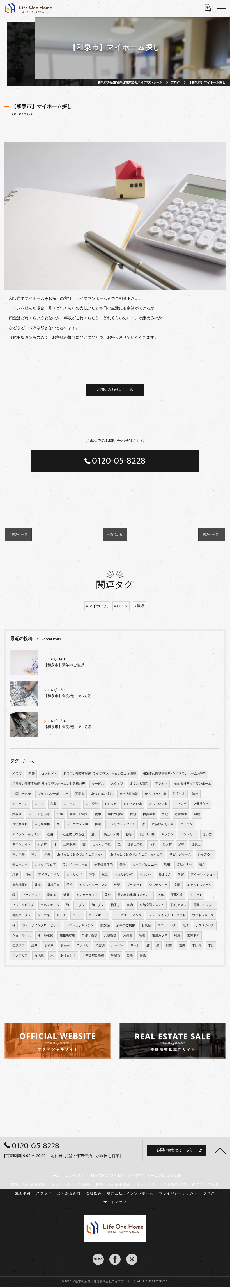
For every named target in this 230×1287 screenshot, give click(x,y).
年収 (53, 804)
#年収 (139, 606)
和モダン (98, 905)
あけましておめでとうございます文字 (136, 854)
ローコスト (71, 804)
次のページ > (212, 534)
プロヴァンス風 (77, 824)
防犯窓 (52, 895)
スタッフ (117, 783)
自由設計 (92, 804)
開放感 (105, 925)
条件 (122, 864)
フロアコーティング (128, 915)
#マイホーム (97, 606)
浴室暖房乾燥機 (93, 955)
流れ (195, 794)
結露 (177, 935)
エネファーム (50, 905)
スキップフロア (45, 864)
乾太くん (165, 874)
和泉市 (17, 773)
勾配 (197, 814)
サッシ (135, 945)
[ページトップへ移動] (220, 1150)
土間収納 (69, 844)
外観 (165, 814)
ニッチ (77, 915)
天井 (47, 854)
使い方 (207, 834)
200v (161, 895)
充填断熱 (110, 935)
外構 (37, 884)
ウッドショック (203, 915)
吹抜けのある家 (163, 824)
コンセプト (49, 773)
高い (34, 854)
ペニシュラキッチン (80, 925)
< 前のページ (18, 534)
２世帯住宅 (201, 804)
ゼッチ (61, 915)
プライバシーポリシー (53, 794)
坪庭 (15, 874)
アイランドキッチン (26, 834)
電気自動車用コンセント (134, 895)
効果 (66, 895)
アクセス (161, 783)
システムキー (158, 884)
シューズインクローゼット (166, 915)
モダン (80, 905)
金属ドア (18, 945)
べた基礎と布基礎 (72, 834)
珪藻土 (196, 844)
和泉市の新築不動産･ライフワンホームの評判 (174, 773)
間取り (17, 814)
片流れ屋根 (20, 824)
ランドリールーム (75, 864)
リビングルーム (180, 854)
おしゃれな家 (133, 804)
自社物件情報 (128, 794)
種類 (133, 814)
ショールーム (21, 935)
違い (94, 834)
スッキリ (82, 945)
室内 (130, 905)
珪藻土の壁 (135, 844)
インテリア (20, 955)
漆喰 (181, 844)
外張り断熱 (89, 935)
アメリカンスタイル (121, 824)
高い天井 (18, 854)
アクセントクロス (203, 874)
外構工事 (53, 884)
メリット (196, 895)
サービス (98, 783)
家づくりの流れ (102, 794)
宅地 (142, 935)
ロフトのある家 (39, 814)
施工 (105, 874)
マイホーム (20, 804)
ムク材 (42, 844)
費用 (98, 814)
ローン (39, 804)
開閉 (169, 945)
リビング (180, 804)
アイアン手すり (49, 874)
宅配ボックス (21, 915)
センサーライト (87, 895)
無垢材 (167, 844)
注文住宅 (179, 794)
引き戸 (49, 945)
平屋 (60, 814)
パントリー (188, 834)
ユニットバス (167, 925)
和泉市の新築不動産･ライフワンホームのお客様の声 (48, 783)
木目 (211, 945)
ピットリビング (23, 905)
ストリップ (74, 874)
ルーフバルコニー (144, 864)
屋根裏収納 (67, 935)
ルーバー (117, 945)
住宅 (98, 824)
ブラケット (134, 884)
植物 (28, 874)
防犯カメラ (179, 905)
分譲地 (127, 935)
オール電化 (45, 935)
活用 (167, 864)
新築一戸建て (79, 814)
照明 (129, 834)
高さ (202, 864)
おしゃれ (111, 804)
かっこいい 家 (155, 794)
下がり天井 (147, 834)
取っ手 (65, 945)
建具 (34, 945)
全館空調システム (152, 905)
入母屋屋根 (42, 824)
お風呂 (146, 925)
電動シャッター (204, 905)
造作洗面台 (20, 884)
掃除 (143, 955)
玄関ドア (193, 935)
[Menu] (221, 8)
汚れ (153, 844)
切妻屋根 (149, 814)
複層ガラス (159, 935)
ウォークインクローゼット (40, 925)
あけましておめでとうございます (80, 854)
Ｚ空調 (100, 945)
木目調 (196, 945)
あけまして (68, 955)
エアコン (186, 824)
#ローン (121, 606)
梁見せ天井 (184, 864)
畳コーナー (20, 864)
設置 (181, 874)
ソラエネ (44, 915)
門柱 (69, 884)
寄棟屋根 (181, 814)
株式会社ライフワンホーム (192, 783)
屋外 (108, 895)
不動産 (79, 794)
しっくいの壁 (101, 844)
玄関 (177, 884)
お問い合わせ (21, 794)
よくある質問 (139, 783)
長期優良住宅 (103, 864)
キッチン (167, 834)
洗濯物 (115, 955)
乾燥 (130, 955)
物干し (115, 905)
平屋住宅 (177, 895)
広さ (186, 925)
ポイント (146, 874)
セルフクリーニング (93, 884)
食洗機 (39, 955)
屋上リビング (123, 874)
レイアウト (205, 854)
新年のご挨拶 (125, 925)
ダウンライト (21, 844)
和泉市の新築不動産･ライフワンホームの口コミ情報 (99, 773)
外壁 (117, 884)
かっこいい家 (158, 804)
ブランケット (31, 895)
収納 (50, 834)
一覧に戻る (115, 534)
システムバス (205, 925)
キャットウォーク (199, 884)
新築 (31, 773)
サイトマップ (115, 1202)
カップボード (98, 915)
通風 (182, 945)
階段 (92, 874)
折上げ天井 (111, 834)
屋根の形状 (115, 814)
